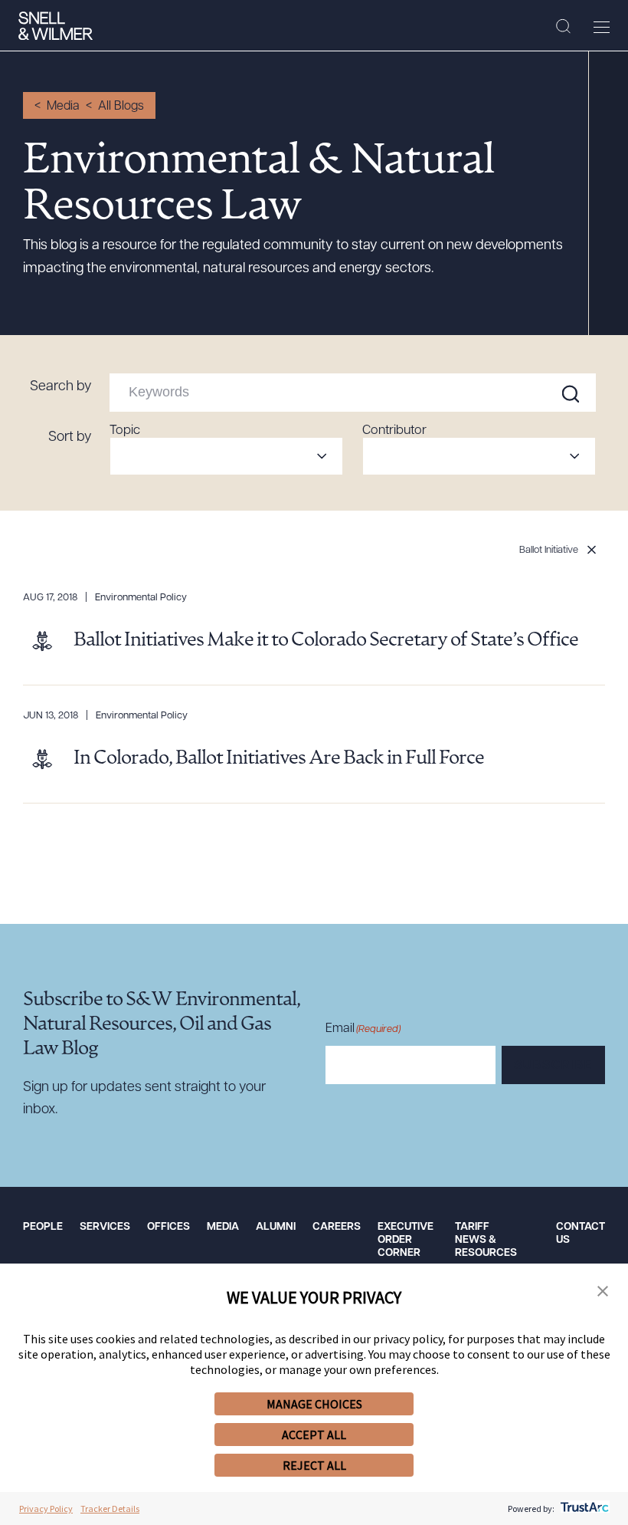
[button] (602, 1292)
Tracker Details (109, 1508)
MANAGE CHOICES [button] (314, 1404)
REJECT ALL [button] (314, 1465)
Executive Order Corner (405, 1240)
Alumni (276, 1227)
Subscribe (553, 1066)
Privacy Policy (46, 1508)
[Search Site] (563, 27)
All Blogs (121, 106)
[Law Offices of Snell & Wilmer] (55, 26)
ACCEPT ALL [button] (314, 1434)
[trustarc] (583, 1508)
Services (105, 1227)
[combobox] (226, 456)
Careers (336, 1227)
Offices (168, 1227)
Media (63, 106)
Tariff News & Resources (486, 1240)
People (43, 1227)
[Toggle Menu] (602, 27)
